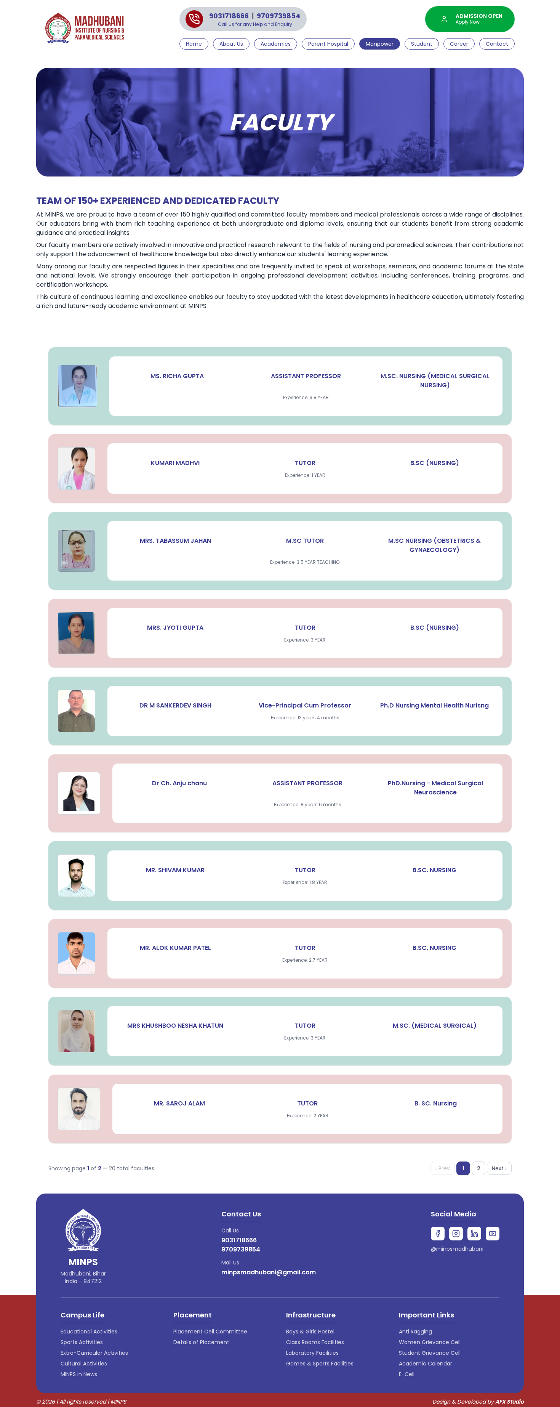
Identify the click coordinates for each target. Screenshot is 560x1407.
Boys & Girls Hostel (310, 1331)
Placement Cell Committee (210, 1331)
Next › (499, 1168)
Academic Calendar (425, 1363)
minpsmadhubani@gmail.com (268, 1272)
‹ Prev (442, 1168)
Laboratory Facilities (312, 1353)
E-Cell (406, 1374)
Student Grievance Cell (430, 1353)
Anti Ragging (415, 1331)
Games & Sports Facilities (320, 1363)
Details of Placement (201, 1342)
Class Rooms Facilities (315, 1342)
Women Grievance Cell (430, 1342)
